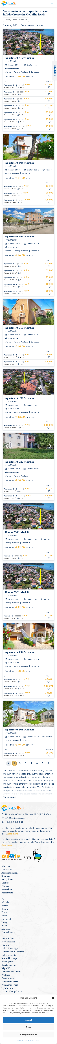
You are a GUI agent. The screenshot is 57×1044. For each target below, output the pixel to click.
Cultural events (8, 955)
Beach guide (7, 962)
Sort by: (16, 20)
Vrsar (4, 916)
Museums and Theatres (12, 952)
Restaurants (7, 893)
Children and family (11, 972)
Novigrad (6, 919)
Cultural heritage (9, 949)
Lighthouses (7, 988)
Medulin (5, 902)
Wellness (5, 975)
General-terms (34, 1041)
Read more (12, 834)
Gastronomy (7, 978)
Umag (4, 922)
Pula (3, 899)
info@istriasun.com (15, 818)
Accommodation (9, 873)
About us (5, 866)
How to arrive (8, 942)
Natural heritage (9, 959)
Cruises (5, 883)
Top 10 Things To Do (11, 992)
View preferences (28, 1034)
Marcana (5, 929)
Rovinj (4, 909)
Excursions (6, 890)
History (5, 945)
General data (7, 939)
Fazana (4, 906)
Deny (28, 1027)
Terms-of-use (21, 1041)
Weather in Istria (9, 985)
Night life (6, 968)
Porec (4, 912)
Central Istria (8, 932)
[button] (53, 998)
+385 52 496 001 (14, 822)
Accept (28, 1020)
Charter (5, 886)
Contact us (6, 870)
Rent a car (6, 876)
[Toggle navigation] (52, 3)
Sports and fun (8, 965)
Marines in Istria (9, 982)
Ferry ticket (7, 880)
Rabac (4, 926)
